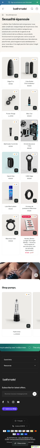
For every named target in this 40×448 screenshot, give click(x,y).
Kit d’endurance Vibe (29, 145)
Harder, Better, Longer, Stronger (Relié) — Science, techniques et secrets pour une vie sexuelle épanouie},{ (29, 244)
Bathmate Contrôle (11, 144)
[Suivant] (37, 2)
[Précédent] (3, 2)
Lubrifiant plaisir (11, 206)
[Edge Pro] (10, 68)
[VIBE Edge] (29, 163)
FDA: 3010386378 (23, 437)
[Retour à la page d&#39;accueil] (2, 15)
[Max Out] (29, 100)
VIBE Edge (29, 176)
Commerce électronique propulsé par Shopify (22, 439)
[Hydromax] (16, 310)
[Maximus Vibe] (10, 225)
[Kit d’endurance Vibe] (29, 130)
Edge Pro (10, 81)
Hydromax (16, 332)
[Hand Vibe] (10, 163)
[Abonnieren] (35, 394)
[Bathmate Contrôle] (10, 130)
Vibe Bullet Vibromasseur (29, 82)
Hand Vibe (10, 176)
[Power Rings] (10, 100)
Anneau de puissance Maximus (29, 207)
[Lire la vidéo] (20, 271)
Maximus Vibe (11, 238)
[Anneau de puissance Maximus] (29, 193)
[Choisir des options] (35, 76)
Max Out (29, 114)
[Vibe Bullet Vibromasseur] (29, 68)
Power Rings (10, 114)
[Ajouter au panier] (16, 76)
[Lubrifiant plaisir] (10, 193)
